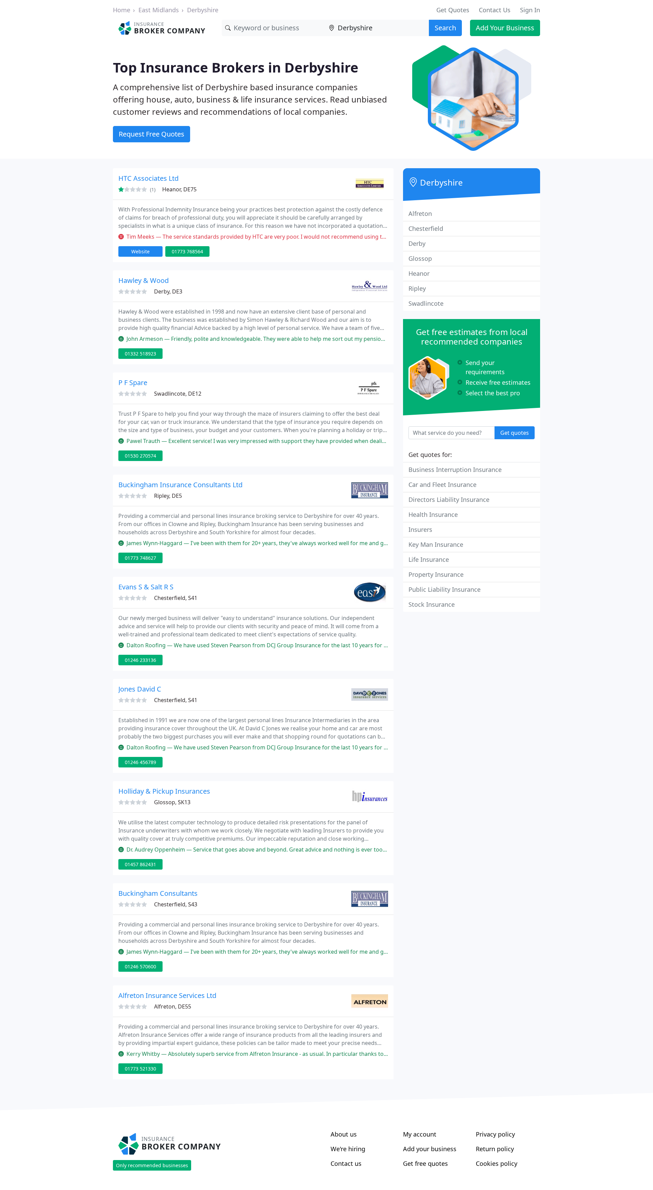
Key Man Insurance (435, 544)
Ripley (417, 288)
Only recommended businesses (152, 1165)
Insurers (420, 529)
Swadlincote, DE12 (177, 393)
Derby (416, 243)
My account (419, 1134)
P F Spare (132, 382)
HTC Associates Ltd (148, 178)
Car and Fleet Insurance (442, 484)
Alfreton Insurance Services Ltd (167, 995)
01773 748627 (140, 558)
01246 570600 (140, 966)
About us (344, 1134)
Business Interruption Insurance (455, 469)
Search (445, 27)
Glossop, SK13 (172, 802)
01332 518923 (140, 353)
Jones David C (139, 689)
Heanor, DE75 (179, 189)
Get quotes (514, 433)
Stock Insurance (431, 604)
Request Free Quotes (151, 134)
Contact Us (494, 10)
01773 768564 (187, 251)
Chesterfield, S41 (175, 598)
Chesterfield (425, 228)
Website (140, 251)
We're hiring (348, 1149)
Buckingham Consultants (158, 893)
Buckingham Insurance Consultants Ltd (180, 484)
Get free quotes (425, 1163)
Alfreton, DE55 (172, 1006)
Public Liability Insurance (444, 589)
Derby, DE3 (168, 291)
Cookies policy (496, 1163)
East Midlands (158, 10)
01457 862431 (140, 864)
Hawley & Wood (143, 280)
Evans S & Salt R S (145, 586)
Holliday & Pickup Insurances (164, 791)
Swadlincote (425, 303)
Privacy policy (495, 1134)
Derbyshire (202, 10)
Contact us (346, 1163)
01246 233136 (140, 660)
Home (121, 10)
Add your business (429, 1149)
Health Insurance (433, 514)
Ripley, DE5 (168, 495)
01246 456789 (140, 762)
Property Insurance (436, 574)
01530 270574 (140, 456)
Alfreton (420, 213)
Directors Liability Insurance (448, 499)
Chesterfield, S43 (175, 904)
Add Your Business (505, 27)
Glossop (420, 258)
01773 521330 (140, 1068)
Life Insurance (428, 559)
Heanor (419, 273)
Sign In (530, 10)
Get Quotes (452, 10)
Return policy (495, 1149)
